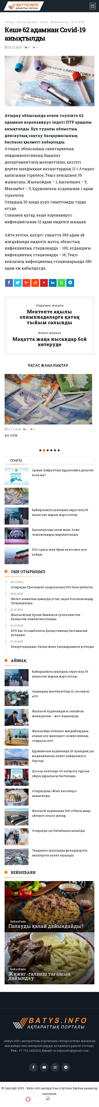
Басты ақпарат (27, 22)
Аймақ (9, 22)
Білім (44, 22)
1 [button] (40, 450)
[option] (49, 405)
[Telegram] (65, 1067)
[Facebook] (33, 1067)
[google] (26, 284)
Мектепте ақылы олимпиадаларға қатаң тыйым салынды (50, 314)
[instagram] (55, 1067)
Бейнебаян (18, 921)
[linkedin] (53, 284)
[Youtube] (44, 1067)
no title (11, 435)
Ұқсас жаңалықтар (48, 366)
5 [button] (55, 450)
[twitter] (18, 284)
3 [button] (48, 450)
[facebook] (9, 284)
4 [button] (51, 450)
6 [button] (59, 450)
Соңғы (16, 460)
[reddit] (35, 284)
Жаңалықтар (59, 22)
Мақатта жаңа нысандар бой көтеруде (49, 339)
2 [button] (44, 450)
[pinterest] (44, 284)
